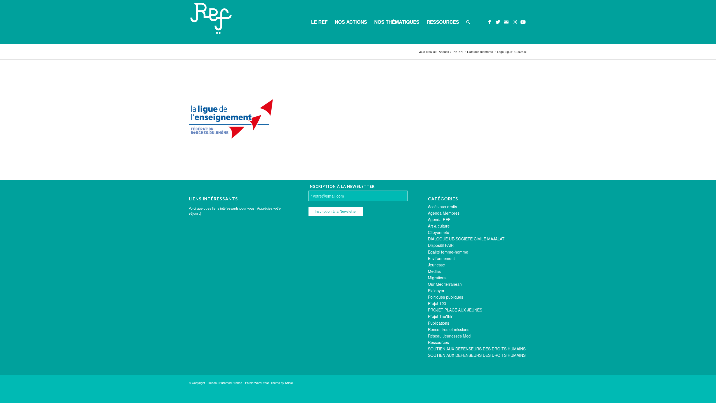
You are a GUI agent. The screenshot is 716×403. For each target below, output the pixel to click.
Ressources (438, 342)
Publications (438, 323)
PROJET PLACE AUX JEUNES (455, 310)
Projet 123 (437, 303)
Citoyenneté (438, 232)
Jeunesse (436, 265)
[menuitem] (319, 22)
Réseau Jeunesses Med (449, 336)
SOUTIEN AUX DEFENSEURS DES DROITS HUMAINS (477, 349)
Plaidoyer (436, 290)
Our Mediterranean (445, 284)
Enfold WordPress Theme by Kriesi (269, 382)
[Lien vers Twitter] (498, 21)
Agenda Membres (444, 213)
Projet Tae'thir (440, 316)
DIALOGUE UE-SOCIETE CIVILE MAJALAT (466, 239)
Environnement (441, 258)
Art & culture (439, 226)
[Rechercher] (468, 22)
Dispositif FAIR (441, 245)
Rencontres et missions (448, 329)
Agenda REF (439, 219)
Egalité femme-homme (448, 252)
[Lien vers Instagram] (514, 21)
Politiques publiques (445, 297)
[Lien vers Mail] (506, 21)
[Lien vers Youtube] (523, 21)
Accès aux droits (442, 206)
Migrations (437, 277)
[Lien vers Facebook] (489, 21)
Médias (434, 271)
